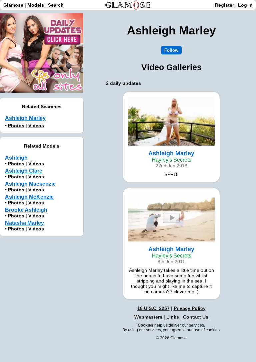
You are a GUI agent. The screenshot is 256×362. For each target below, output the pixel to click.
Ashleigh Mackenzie (30, 184)
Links (172, 317)
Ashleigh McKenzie (29, 197)
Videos (36, 125)
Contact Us (195, 317)
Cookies (145, 325)
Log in (245, 5)
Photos (16, 125)
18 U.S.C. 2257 (153, 308)
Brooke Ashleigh (26, 210)
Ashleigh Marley (25, 118)
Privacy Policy (190, 308)
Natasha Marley (24, 223)
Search (56, 5)
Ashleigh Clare (23, 171)
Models (35, 5)
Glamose (13, 5)
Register (224, 5)
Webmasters (148, 317)
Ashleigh (16, 158)
